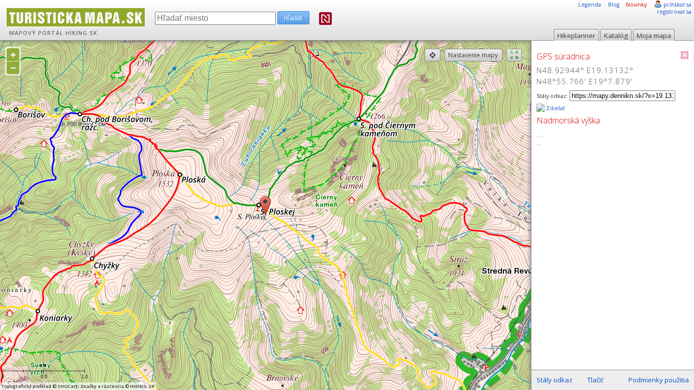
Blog (613, 4)
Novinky (636, 4)
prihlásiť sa (677, 4)
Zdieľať (555, 108)
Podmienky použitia (658, 379)
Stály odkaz (555, 379)
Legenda (589, 4)
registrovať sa (674, 11)
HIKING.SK (82, 33)
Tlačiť (595, 379)
